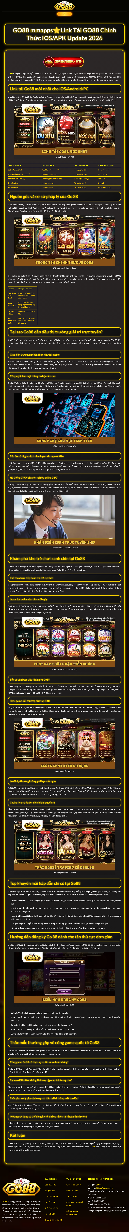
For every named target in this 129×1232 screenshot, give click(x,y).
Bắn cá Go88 (50, 1184)
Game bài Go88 (51, 1196)
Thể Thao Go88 (51, 1208)
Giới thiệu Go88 (73, 1184)
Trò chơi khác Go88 (53, 1220)
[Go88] (64, 5)
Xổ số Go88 (50, 1214)
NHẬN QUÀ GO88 (64, 14)
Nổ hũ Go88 (50, 1202)
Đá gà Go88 (50, 1190)
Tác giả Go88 (71, 1196)
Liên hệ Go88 (72, 1190)
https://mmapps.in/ (104, 1188)
